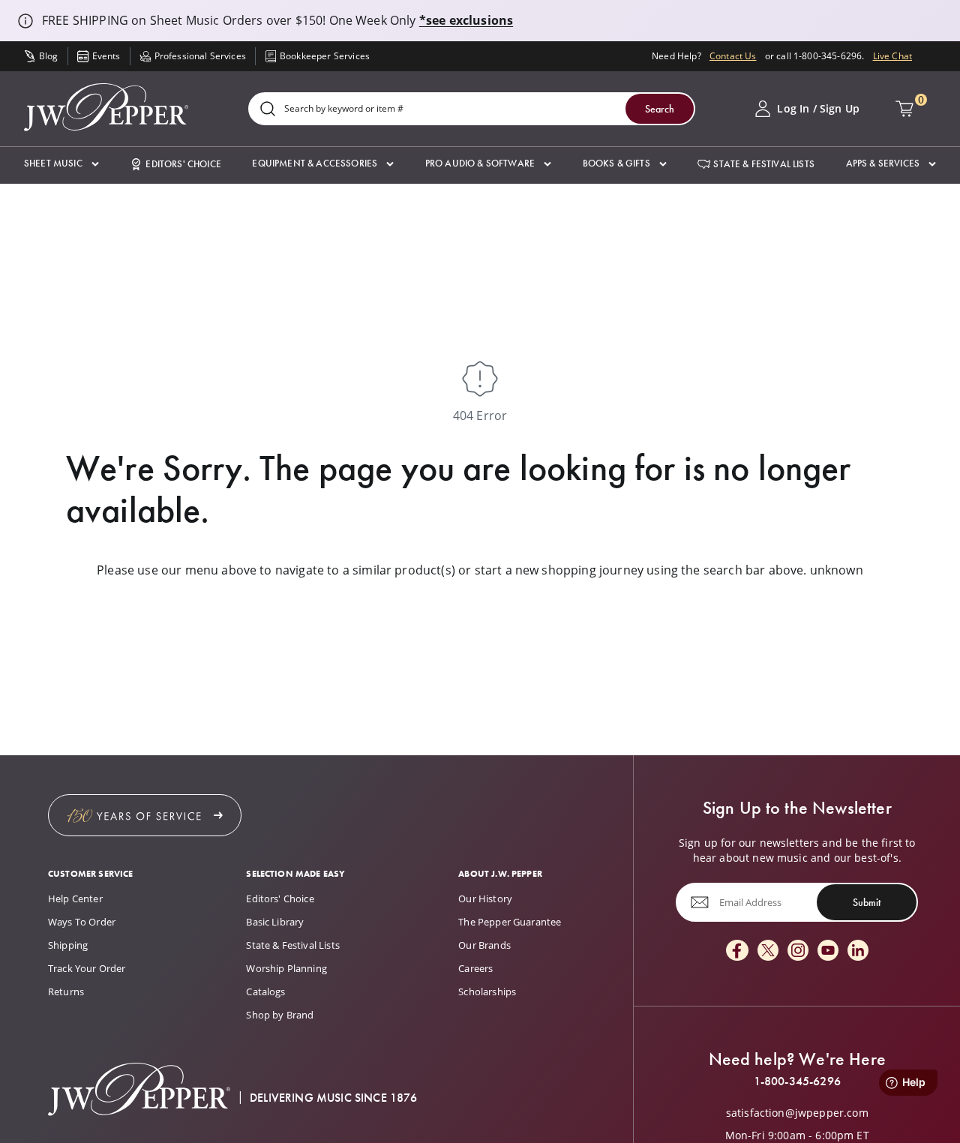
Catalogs (265, 991)
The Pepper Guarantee (509, 921)
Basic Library (275, 921)
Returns (66, 991)
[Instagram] (798, 951)
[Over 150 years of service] (145, 815)
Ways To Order (82, 921)
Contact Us (733, 56)
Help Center (75, 898)
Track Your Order (87, 968)
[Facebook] (737, 951)
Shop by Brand (280, 1015)
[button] (61, 164)
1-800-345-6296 (797, 1081)
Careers (475, 968)
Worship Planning (286, 968)
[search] (268, 110)
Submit (866, 902)
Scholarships (487, 991)
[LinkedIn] (858, 951)
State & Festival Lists (293, 945)
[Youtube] (828, 951)
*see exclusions (466, 20)
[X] (768, 951)
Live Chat (892, 56)
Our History (485, 898)
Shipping (68, 945)
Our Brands (484, 945)
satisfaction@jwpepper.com (797, 1113)
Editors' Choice (280, 898)
